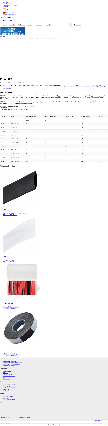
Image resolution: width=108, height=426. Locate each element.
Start (4, 25)
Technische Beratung (9, 387)
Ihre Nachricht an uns (9, 399)
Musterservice (7, 386)
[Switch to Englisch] (7, 9)
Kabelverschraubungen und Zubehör (13, 362)
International (6, 379)
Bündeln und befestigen (9, 361)
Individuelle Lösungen (9, 384)
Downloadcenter (7, 389)
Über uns (39, 25)
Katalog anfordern (8, 396)
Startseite (5, 2)
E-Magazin (21, 25)
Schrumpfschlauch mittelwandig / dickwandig (93, 86)
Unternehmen (7, 371)
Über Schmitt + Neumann (10, 5)
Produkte (12, 25)
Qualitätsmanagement (9, 376)
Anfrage (5, 398)
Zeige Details (13, 215)
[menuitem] (77, 24)
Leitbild (5, 377)
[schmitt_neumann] (12, 35)
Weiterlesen (6, 215)
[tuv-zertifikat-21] (7, 403)
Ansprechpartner (7, 374)
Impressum (97, 420)
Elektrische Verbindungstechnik (11, 364)
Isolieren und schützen (74, 86)
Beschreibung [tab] (7, 88)
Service (30, 25)
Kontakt (5, 6)
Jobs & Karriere (7, 3)
